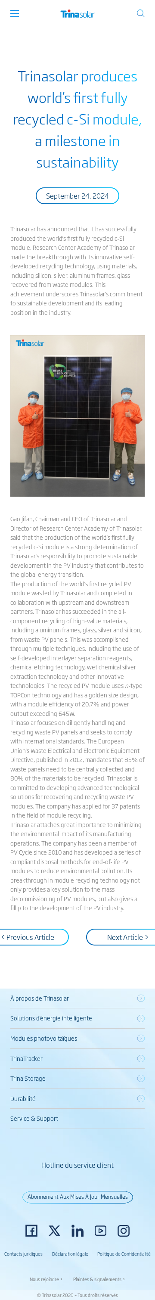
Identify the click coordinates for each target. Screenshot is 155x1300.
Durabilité (23, 1098)
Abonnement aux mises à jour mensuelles (78, 1196)
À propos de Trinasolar (39, 998)
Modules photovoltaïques (43, 1038)
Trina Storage (28, 1078)
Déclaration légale (70, 1253)
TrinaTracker (26, 1058)
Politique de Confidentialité (124, 1253)
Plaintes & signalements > (99, 1278)
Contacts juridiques (23, 1253)
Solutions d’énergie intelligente (51, 1018)
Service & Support (34, 1118)
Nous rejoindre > (46, 1278)
